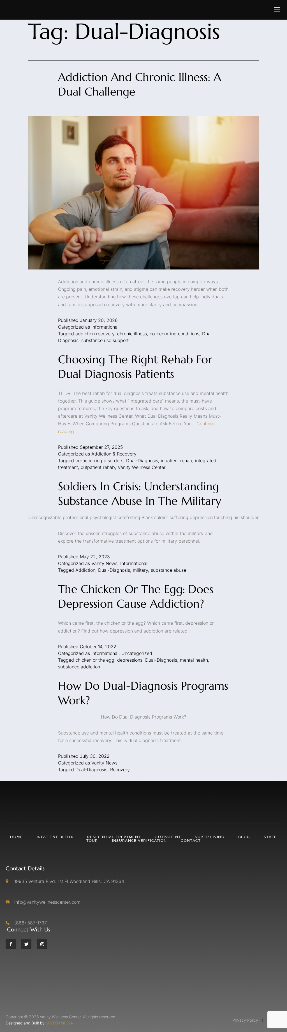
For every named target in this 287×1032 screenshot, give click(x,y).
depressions (129, 660)
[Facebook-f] (11, 944)
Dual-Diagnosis (142, 460)
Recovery (120, 769)
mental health (194, 660)
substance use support (105, 340)
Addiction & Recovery (113, 454)
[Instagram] (42, 944)
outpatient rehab (98, 467)
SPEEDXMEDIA (59, 1023)
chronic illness (132, 333)
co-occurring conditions (174, 333)
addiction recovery (94, 333)
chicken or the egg (94, 660)
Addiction (85, 570)
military (140, 570)
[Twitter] (26, 944)
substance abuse (168, 570)
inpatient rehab (176, 460)
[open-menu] (277, 10)
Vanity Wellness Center (142, 467)
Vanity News (104, 563)
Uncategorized (136, 653)
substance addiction (79, 667)
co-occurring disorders (99, 460)
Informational (105, 327)
